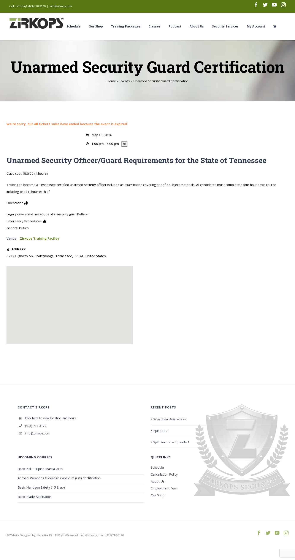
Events (124, 81)
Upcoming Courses (35, 457)
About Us (158, 481)
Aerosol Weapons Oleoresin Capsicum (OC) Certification (59, 478)
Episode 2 (160, 430)
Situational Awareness (169, 419)
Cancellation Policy (164, 474)
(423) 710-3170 (35, 426)
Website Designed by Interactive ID (30, 535)
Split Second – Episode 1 (171, 442)
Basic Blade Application (35, 496)
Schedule (157, 467)
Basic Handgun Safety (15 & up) (41, 487)
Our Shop (158, 495)
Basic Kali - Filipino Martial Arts (40, 468)
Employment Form (164, 488)
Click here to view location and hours (50, 418)
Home (111, 81)
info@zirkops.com (61, 6)
